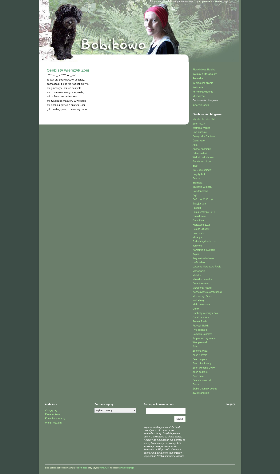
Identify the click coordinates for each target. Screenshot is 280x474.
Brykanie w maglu (202, 186)
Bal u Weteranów (202, 169)
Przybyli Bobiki (201, 325)
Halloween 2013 (201, 224)
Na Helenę (198, 300)
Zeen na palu (200, 359)
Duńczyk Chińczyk (203, 199)
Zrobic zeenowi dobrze (205, 388)
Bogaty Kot (199, 174)
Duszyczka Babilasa (204, 136)
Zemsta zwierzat (202, 380)
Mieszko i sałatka (202, 279)
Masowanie (199, 271)
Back (195, 165)
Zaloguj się (51, 410)
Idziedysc (198, 237)
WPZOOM (104, 468)
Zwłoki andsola (201, 392)
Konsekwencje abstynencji (207, 291)
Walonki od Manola (203, 157)
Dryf (195, 195)
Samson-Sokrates (202, 334)
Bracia (196, 178)
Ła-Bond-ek (199, 262)
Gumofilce (198, 220)
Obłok (196, 308)
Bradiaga (197, 182)
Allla (195, 144)
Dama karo (199, 140)
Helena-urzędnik (201, 228)
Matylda (197, 275)
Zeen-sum (198, 376)
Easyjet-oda (199, 203)
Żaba (195, 346)
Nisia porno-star (201, 304)
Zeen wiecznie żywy (204, 367)
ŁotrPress (82, 468)
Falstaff (197, 207)
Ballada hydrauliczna (204, 241)
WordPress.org (53, 422)
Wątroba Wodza (201, 127)
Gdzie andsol (200, 153)
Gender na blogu (202, 161)
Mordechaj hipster (202, 287)
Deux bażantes (201, 283)
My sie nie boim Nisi (204, 119)
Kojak (196, 254)
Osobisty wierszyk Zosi (68, 70)
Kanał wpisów (52, 414)
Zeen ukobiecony (202, 363)
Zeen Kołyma (200, 355)
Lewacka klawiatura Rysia (207, 266)
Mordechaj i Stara (202, 296)
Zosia (196, 384)
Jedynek (197, 245)
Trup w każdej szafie (204, 338)
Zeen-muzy (199, 123)
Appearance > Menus (210, 1)
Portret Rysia (200, 321)
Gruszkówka (199, 216)
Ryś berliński (200, 329)
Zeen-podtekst (200, 371)
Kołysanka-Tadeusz (203, 258)
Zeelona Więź (200, 350)
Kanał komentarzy (55, 418)
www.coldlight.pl (126, 468)
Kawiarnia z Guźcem (204, 249)
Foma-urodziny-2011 (204, 212)
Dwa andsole (200, 132)
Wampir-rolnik (200, 342)
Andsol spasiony (202, 149)
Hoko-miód (198, 233)
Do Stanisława (200, 191)
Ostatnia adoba (201, 317)
